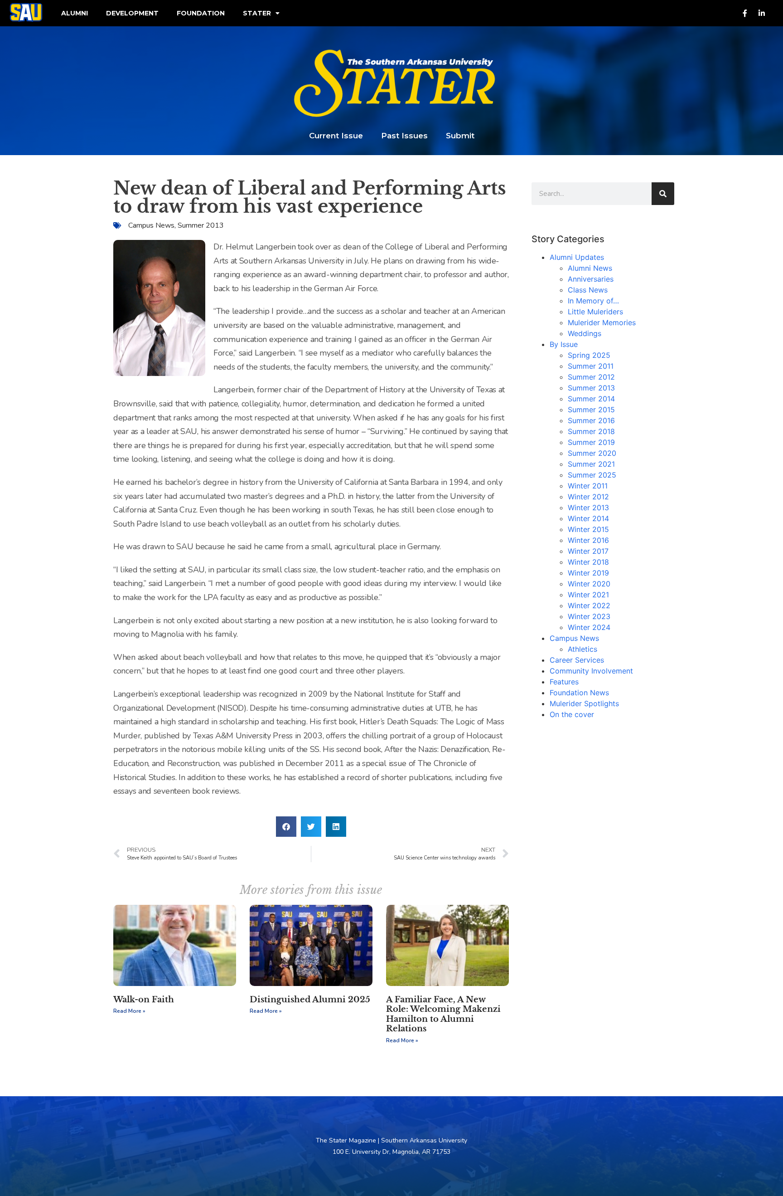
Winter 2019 (588, 572)
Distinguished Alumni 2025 (310, 1000)
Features (564, 681)
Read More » (129, 1011)
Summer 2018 (591, 431)
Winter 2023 (589, 616)
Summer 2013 (201, 225)
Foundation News (579, 692)
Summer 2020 (592, 453)
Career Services (577, 659)
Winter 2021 (588, 594)
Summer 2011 (591, 366)
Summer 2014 (591, 398)
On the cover (572, 714)
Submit (460, 135)
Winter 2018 (588, 561)
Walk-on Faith (143, 1000)
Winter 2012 (588, 496)
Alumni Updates (577, 257)
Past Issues (404, 135)
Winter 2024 (589, 627)
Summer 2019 (591, 442)
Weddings (584, 333)
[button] (286, 826)
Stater (257, 13)
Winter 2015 (588, 529)
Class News (588, 289)
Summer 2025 (592, 474)
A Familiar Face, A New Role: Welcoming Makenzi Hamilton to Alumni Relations (443, 1014)
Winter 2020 (589, 583)
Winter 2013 (588, 507)
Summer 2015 (591, 409)
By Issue (564, 344)
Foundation (201, 13)
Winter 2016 (588, 540)
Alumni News (590, 268)
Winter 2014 (588, 518)
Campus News (151, 225)
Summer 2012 (591, 376)
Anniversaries (591, 278)
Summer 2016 (591, 420)
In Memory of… (593, 300)
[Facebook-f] (745, 13)
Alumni (74, 13)
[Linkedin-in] (761, 13)
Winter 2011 (588, 485)
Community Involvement (591, 670)
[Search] (663, 193)
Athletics (582, 649)
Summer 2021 (591, 464)
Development (132, 13)
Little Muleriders (595, 311)
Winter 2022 (589, 605)
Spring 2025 (589, 355)
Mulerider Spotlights (584, 703)
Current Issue (336, 135)
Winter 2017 (588, 551)
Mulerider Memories (602, 322)
